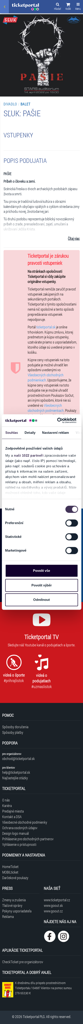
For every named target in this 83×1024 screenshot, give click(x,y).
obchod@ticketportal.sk (18, 758)
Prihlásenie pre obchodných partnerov (28, 839)
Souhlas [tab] (11, 432)
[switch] (71, 523)
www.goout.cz (53, 911)
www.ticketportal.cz (57, 900)
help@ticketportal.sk (16, 772)
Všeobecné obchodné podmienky (24, 822)
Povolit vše (41, 570)
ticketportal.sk (46, 327)
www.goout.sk (53, 905)
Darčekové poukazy (15, 877)
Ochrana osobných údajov (19, 827)
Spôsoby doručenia (15, 726)
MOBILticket (10, 872)
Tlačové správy (12, 905)
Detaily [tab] (30, 432)
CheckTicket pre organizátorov (22, 961)
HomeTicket (10, 866)
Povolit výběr (41, 585)
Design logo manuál (15, 833)
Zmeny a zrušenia (14, 900)
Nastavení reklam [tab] (55, 432)
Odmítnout (41, 600)
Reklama (8, 916)
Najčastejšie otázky (15, 777)
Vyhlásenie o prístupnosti (19, 844)
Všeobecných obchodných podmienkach (46, 377)
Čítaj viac (74, 238)
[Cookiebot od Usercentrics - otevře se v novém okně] (57, 420)
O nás (6, 800)
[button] (68, 7)
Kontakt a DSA (12, 816)
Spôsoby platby (12, 732)
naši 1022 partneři (28, 455)
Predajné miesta (13, 811)
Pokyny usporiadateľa (16, 911)
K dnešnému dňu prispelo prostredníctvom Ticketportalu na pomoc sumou (43, 988)
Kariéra (7, 805)
